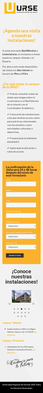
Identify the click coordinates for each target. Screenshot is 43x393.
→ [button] (33, 304)
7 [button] (18, 313)
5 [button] (28, 309)
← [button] (9, 304)
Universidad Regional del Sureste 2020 (18, 385)
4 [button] (25, 309)
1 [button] (14, 309)
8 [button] (21, 313)
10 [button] (28, 313)
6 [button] (14, 313)
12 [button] (21, 316)
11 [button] (18, 316)
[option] (21, 297)
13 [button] (25, 316)
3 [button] (21, 309)
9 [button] (25, 313)
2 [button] (18, 309)
